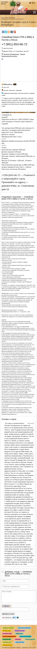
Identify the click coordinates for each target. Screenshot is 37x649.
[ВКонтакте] (3, 32)
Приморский (7, 642)
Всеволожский (19, 630)
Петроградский (30, 639)
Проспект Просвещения (11, 54)
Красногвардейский (9, 636)
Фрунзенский (20, 642)
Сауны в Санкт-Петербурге (8, 17)
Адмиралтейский (8, 628)
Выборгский (6, 630)
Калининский (7, 633)
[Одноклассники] (9, 32)
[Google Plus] (14, 32)
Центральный (7, 645)
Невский (18, 639)
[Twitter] (6, 32)
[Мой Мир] (12, 32)
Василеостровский (24, 628)
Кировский (19, 633)
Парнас (22, 54)
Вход (33, 2)
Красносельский (25, 636)
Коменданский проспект (9, 56)
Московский (6, 639)
